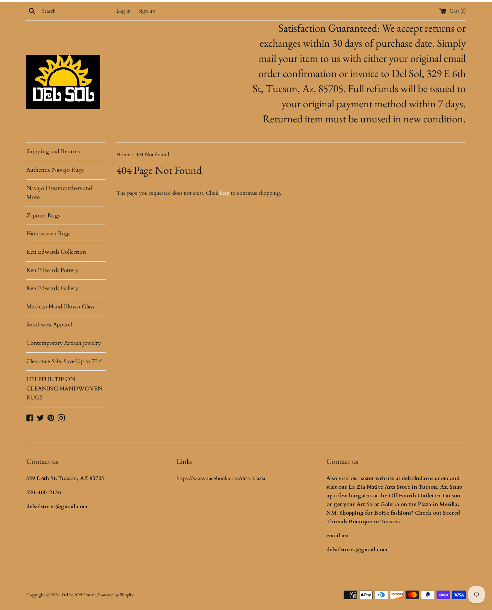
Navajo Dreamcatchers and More (59, 193)
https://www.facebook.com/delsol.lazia (220, 478)
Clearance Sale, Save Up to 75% (64, 361)
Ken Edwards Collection (56, 252)
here (224, 192)
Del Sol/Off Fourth (79, 595)
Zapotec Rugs (43, 216)
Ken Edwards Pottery (52, 270)
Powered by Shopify (116, 595)
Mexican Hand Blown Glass (60, 307)
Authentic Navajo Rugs (55, 170)
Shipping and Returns (53, 151)
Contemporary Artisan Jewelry (63, 343)
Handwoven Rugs (48, 234)
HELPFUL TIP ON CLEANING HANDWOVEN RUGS (64, 388)
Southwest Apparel (49, 325)
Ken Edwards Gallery (52, 288)
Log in (123, 11)
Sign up (146, 11)
